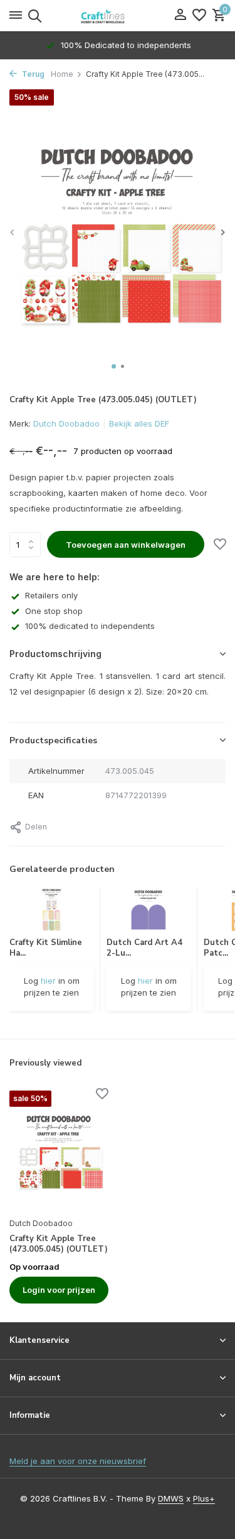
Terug (32, 74)
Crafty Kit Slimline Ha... (45, 948)
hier (48, 981)
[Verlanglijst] (199, 15)
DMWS (171, 1498)
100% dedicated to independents (90, 626)
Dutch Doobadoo (66, 423)
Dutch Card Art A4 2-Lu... (144, 948)
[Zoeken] (33, 15)
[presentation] (12, 232)
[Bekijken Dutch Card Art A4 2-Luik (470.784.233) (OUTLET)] (148, 913)
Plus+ (204, 1498)
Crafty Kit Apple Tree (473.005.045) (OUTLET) (58, 1244)
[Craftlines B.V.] (117, 15)
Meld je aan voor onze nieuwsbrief (77, 1461)
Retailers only (51, 595)
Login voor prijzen (59, 1290)
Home (62, 74)
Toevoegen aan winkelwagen (125, 545)
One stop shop (54, 611)
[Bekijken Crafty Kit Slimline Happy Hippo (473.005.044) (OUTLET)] (51, 913)
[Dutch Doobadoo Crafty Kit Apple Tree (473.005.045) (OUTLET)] (58, 1151)
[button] (113, 366)
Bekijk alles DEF (139, 423)
